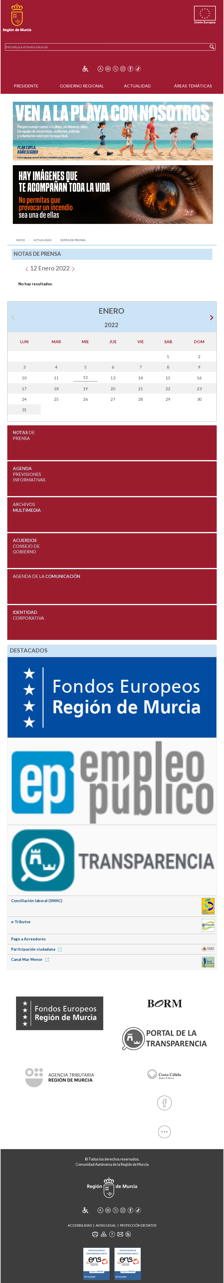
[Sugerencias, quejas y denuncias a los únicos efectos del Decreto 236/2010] (120, 1234)
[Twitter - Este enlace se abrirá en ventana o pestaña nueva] (115, 69)
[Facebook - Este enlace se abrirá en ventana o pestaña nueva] (130, 69)
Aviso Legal (106, 1225)
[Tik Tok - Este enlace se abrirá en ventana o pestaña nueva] (137, 69)
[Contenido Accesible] (89, 69)
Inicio (20, 240)
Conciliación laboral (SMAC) (36, 900)
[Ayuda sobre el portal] (112, 1234)
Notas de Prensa (73, 240)
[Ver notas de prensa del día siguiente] (73, 268)
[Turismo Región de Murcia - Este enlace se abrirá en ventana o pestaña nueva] (164, 1073)
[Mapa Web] (103, 1234)
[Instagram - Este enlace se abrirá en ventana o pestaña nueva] (122, 69)
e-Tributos (21, 921)
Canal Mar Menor (27, 959)
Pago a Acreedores (28, 939)
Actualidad (137, 85)
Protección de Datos (138, 1225)
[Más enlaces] (164, 1131)
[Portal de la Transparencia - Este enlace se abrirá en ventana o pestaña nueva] (164, 1037)
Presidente (26, 85)
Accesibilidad (80, 1225)
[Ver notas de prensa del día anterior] (26, 268)
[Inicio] (17, 17)
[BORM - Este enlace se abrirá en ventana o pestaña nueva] (164, 1001)
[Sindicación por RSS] (128, 1234)
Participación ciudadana (33, 949)
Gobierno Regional (82, 85)
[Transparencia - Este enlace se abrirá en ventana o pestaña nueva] (112, 859)
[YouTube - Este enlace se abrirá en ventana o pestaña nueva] (107, 69)
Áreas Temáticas (193, 85)
